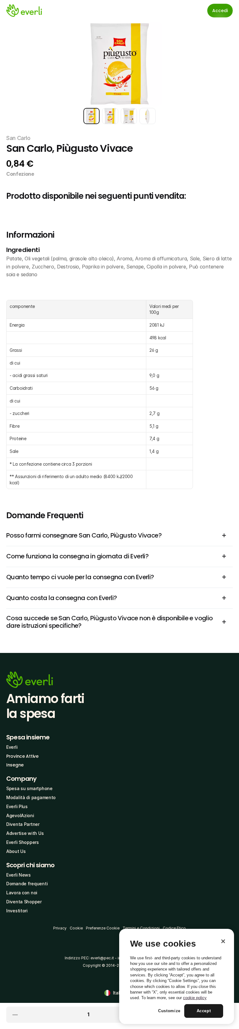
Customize (169, 1010)
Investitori (17, 910)
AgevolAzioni (20, 815)
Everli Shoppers (22, 842)
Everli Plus (17, 806)
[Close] (223, 941)
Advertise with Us (25, 833)
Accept (204, 1010)
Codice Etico (174, 928)
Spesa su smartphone (29, 788)
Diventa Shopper (24, 901)
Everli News (18, 875)
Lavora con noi (21, 892)
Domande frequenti (27, 883)
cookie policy (195, 997)
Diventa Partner (23, 824)
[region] (176, 976)
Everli (11, 747)
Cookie (76, 928)
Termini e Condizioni (141, 928)
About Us (16, 851)
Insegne (15, 765)
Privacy (60, 928)
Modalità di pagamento (31, 797)
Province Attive (22, 756)
